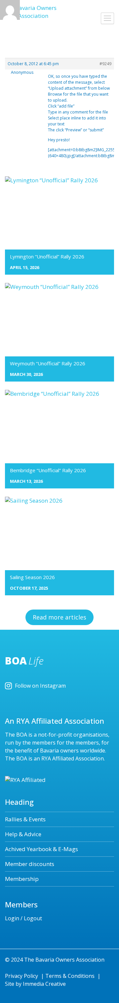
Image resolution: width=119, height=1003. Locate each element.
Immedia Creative (44, 983)
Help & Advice (23, 834)
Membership (22, 879)
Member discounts (29, 864)
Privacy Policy (21, 976)
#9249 (105, 64)
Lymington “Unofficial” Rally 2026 (47, 256)
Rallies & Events (25, 819)
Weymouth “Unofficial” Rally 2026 (47, 363)
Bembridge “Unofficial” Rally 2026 (48, 470)
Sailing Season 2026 (32, 577)
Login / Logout (23, 918)
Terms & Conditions (70, 976)
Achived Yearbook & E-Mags (41, 849)
